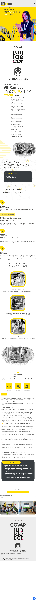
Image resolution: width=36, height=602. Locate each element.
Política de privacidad (8, 558)
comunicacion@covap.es (7, 557)
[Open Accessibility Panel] (34, 598)
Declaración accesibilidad (22, 558)
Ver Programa (4, 394)
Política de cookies (15, 558)
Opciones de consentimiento (8, 559)
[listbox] (18, 497)
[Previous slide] (2, 508)
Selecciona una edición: (6, 495)
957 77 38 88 (6, 555)
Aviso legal (2, 558)
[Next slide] (34, 508)
